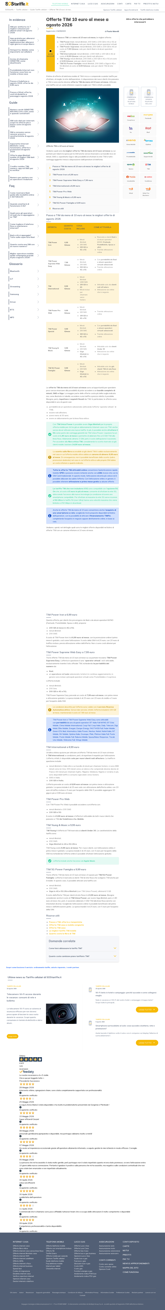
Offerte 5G (50, 1251)
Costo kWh (78, 1266)
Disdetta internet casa (22, 1274)
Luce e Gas (79, 1242)
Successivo (35, 1081)
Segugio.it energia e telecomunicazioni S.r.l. (36, 1304)
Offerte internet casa (21, 1246)
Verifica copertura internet (23, 1276)
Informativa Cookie (107, 1292)
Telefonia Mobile (55, 1242)
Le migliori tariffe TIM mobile (62, 930)
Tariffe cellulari (22, 10)
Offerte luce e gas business (85, 1253)
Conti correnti (107, 1260)
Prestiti (127, 1255)
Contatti (82, 1295)
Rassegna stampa (59, 1292)
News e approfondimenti (136, 1263)
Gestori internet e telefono (23, 1281)
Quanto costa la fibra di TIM (62, 933)
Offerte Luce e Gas (81, 1246)
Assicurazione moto (107, 1248)
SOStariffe (9, 10)
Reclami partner (137, 1292)
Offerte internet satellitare (23, 1258)
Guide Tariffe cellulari (38, 10)
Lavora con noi (150, 1292)
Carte (126, 1246)
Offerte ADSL (18, 1261)
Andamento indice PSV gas (85, 1276)
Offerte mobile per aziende (57, 1256)
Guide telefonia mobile (55, 1261)
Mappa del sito (130, 1268)
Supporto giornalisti (43, 1292)
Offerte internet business (22, 1266)
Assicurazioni (106, 1242)
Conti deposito (131, 1242)
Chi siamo (13, 1292)
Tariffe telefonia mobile (149, 10)
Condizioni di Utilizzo (75, 1292)
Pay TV (126, 1259)
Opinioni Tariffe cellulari (112, 10)
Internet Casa (20, 1242)
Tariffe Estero (51, 1253)
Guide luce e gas (80, 1258)
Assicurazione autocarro (109, 1253)
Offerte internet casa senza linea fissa (28, 1251)
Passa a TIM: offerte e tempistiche (65, 922)
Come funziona (131, 1272)
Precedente (24, 1081)
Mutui (126, 1250)
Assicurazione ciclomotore (109, 1251)
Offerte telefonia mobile (55, 1246)
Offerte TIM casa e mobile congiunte (66, 925)
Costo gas (78, 1269)
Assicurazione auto (106, 1246)
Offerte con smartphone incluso (59, 1248)
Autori (21, 1292)
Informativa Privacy (91, 1292)
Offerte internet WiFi (21, 1256)
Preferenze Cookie (122, 1292)
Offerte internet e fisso (22, 1263)
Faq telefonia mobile (54, 1263)
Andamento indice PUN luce (85, 1274)
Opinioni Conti (104, 1269)
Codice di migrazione (21, 1271)
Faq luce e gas (80, 1261)
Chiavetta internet (53, 1269)
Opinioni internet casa (21, 1279)
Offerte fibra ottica (20, 1248)
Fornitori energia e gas (83, 1271)
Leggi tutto (12, 1036)
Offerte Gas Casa (81, 1251)
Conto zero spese (106, 1264)
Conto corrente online (107, 1267)
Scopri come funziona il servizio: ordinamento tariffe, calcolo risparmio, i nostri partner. (42, 967)
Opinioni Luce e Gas (82, 1256)
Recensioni (30, 1292)
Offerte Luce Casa (81, 1248)
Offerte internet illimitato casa (25, 1253)
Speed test (17, 1269)
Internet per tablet (53, 1266)
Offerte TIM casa (57, 928)
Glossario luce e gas (82, 1263)
